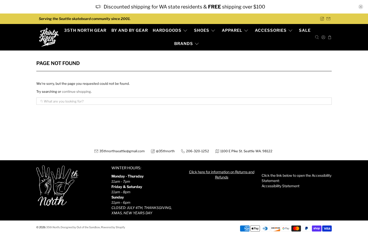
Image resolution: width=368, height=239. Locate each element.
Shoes (201, 30)
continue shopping (76, 92)
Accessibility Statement (280, 186)
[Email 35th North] (328, 19)
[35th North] (49, 37)
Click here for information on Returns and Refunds (221, 174)
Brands (183, 43)
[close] (360, 6)
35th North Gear (85, 30)
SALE (305, 30)
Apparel (232, 30)
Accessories (271, 30)
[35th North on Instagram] (322, 19)
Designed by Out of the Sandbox (80, 227)
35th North (53, 227)
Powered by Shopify (113, 227)
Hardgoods (167, 30)
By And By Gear (129, 30)
